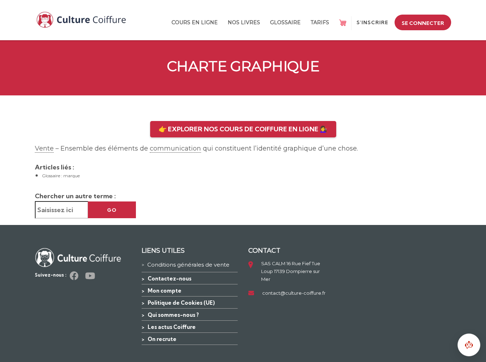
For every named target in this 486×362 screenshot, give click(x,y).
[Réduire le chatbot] (469, 345)
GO (112, 210)
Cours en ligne (194, 22)
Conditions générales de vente (188, 264)
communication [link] (175, 148)
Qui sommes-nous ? (173, 314)
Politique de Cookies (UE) (181, 302)
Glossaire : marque (61, 175)
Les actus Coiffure (172, 327)
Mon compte (164, 290)
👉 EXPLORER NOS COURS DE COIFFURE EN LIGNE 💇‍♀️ (243, 129)
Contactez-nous (169, 278)
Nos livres (244, 22)
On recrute (162, 339)
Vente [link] (44, 148)
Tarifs (320, 22)
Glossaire (285, 22)
